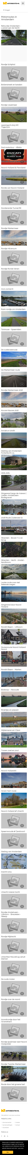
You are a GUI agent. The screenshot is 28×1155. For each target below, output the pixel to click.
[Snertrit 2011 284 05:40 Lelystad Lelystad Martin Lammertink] (14, 881)
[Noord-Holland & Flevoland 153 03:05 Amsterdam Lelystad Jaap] (14, 177)
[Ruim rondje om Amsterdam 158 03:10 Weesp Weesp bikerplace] (14, 319)
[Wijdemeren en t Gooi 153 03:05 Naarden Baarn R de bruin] (14, 740)
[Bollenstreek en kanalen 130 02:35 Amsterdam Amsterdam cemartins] (14, 94)
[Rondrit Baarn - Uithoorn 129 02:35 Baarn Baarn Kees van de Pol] (14, 636)
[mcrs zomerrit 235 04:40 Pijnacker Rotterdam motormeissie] (14, 298)
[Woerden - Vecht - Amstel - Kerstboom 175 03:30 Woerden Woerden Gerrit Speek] (14, 572)
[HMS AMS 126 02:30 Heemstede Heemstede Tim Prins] (14, 482)
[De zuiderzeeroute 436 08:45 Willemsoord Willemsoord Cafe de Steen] (14, 359)
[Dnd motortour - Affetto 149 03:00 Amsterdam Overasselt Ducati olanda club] (14, 157)
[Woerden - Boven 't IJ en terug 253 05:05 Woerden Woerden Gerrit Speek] (14, 549)
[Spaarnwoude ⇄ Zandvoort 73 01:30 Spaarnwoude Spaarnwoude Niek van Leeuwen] (14, 841)
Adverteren (5, 1127)
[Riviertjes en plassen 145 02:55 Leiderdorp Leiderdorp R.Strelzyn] (14, 719)
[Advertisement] (14, 54)
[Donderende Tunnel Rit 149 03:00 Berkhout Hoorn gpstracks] (14, 217)
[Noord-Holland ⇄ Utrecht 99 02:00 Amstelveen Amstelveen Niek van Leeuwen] (14, 820)
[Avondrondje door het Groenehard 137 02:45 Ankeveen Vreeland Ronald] (14, 1031)
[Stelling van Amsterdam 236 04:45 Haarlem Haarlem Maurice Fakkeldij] (14, 861)
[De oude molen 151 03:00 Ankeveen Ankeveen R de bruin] (14, 988)
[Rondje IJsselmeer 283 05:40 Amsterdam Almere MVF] (14, 114)
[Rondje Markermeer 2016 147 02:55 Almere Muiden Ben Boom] (14, 399)
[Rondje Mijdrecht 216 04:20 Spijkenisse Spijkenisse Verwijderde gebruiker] (14, 946)
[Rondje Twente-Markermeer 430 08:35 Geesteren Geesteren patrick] (14, 1073)
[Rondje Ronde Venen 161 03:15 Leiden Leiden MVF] (14, 278)
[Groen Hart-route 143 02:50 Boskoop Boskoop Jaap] (14, 800)
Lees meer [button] (21, 1148)
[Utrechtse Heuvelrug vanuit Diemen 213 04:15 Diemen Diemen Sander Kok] (14, 968)
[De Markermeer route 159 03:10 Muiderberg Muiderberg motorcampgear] (14, 379)
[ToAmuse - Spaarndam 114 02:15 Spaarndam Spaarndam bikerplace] (14, 339)
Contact (17, 1125)
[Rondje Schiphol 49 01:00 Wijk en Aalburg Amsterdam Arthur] (14, 74)
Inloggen (7, 10)
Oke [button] (8, 1152)
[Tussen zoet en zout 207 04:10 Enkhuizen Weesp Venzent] (14, 760)
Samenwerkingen (7, 1125)
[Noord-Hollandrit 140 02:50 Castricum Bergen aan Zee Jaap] (14, 780)
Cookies (17, 1122)
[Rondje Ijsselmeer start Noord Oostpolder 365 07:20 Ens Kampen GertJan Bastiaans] (14, 1053)
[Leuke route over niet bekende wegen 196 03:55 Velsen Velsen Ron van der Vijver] (14, 594)
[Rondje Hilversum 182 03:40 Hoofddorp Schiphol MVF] (14, 258)
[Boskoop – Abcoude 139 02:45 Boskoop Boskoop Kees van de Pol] (14, 699)
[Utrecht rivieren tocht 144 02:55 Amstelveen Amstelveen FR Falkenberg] (14, 901)
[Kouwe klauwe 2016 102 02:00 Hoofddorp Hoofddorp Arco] (14, 420)
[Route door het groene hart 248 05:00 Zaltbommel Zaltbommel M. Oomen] (14, 1094)
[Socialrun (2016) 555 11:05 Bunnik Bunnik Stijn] (14, 440)
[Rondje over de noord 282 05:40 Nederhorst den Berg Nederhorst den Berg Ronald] (14, 1009)
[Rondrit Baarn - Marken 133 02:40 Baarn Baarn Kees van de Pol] (14, 679)
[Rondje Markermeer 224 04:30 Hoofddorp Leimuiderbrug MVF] (14, 238)
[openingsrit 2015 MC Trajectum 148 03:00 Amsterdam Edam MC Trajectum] (14, 137)
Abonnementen (6, 1122)
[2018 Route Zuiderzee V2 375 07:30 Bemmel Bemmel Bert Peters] (14, 527)
